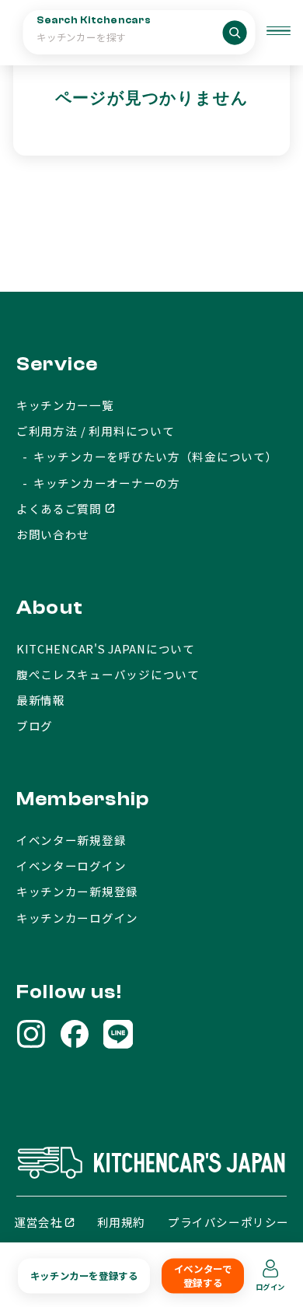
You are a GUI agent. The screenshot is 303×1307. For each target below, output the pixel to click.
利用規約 (121, 1222)
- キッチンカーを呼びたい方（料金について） (147, 456)
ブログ (34, 725)
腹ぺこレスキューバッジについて (108, 674)
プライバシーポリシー (228, 1222)
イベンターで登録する (203, 1276)
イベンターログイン (71, 865)
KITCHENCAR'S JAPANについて (105, 648)
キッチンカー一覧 (65, 405)
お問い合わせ (52, 534)
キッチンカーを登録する (84, 1276)
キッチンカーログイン (77, 917)
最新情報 (40, 700)
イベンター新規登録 (71, 840)
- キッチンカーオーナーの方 (98, 483)
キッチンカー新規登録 (77, 891)
